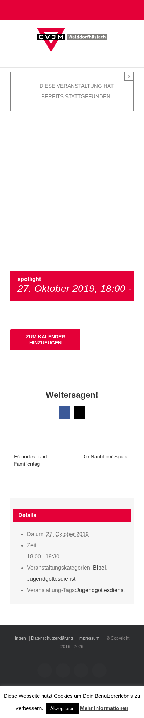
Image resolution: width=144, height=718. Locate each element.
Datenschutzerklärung (52, 638)
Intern (20, 638)
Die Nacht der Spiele (104, 456)
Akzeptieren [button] (62, 708)
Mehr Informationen (104, 708)
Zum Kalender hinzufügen (45, 339)
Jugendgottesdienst (51, 579)
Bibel (99, 568)
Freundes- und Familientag (30, 459)
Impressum (88, 638)
